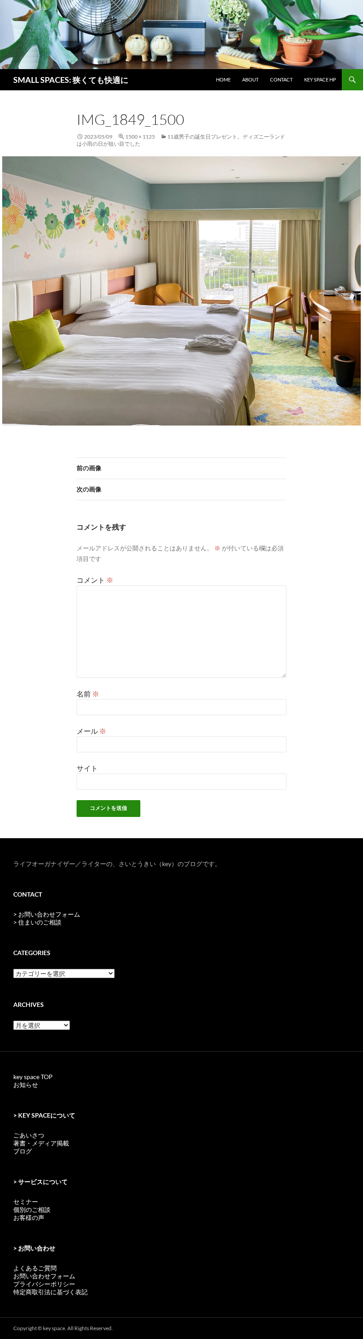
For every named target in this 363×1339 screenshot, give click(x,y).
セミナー (25, 1201)
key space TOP (33, 1076)
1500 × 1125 (140, 136)
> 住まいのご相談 (37, 922)
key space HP (320, 79)
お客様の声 (28, 1217)
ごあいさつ (28, 1135)
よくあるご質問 (35, 1268)
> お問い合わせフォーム (46, 914)
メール (91, 731)
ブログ (22, 1151)
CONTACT (281, 79)
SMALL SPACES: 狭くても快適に (70, 80)
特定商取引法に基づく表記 (50, 1292)
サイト (87, 768)
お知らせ (25, 1084)
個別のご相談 (31, 1209)
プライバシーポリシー (44, 1284)
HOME (223, 79)
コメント (95, 580)
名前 (88, 693)
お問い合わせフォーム (44, 1276)
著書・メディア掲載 (41, 1143)
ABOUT (250, 79)
